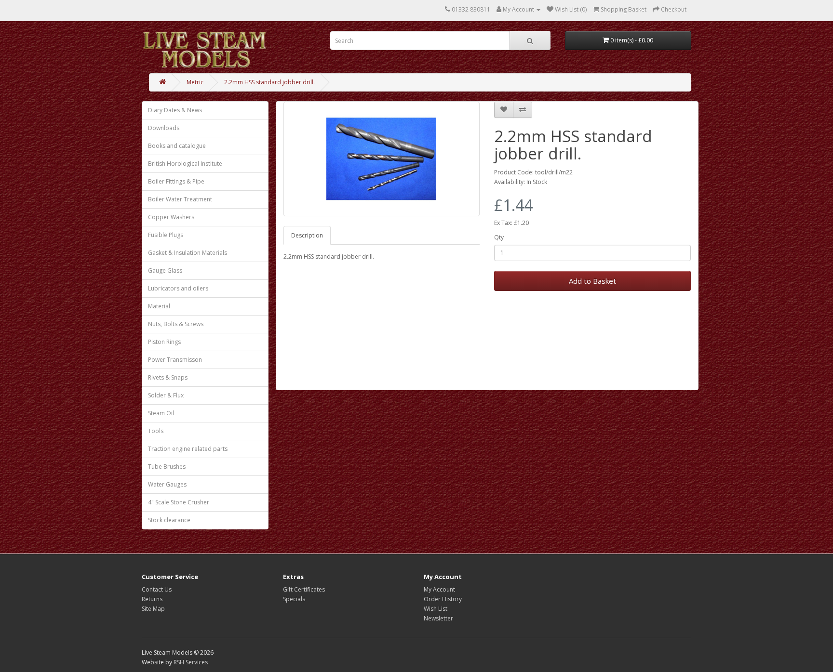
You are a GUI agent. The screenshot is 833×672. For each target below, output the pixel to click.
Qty (499, 237)
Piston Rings (164, 342)
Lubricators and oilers (178, 288)
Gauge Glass (165, 270)
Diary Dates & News (175, 110)
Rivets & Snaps (168, 377)
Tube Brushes (167, 466)
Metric (195, 82)
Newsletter (438, 618)
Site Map (153, 609)
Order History (443, 599)
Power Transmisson (175, 360)
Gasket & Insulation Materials (187, 253)
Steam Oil (161, 413)
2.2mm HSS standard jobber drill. (269, 82)
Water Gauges (167, 484)
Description (307, 235)
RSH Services (191, 662)
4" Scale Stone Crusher (178, 502)
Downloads (163, 128)
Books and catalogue (177, 146)
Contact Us (157, 589)
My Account (439, 589)
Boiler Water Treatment (180, 199)
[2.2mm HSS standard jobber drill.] (381, 159)
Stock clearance (169, 520)
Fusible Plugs (165, 235)
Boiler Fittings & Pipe (176, 181)
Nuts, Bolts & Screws (175, 324)
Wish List (435, 609)
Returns (152, 599)
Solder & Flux (166, 395)
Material (159, 306)
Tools (155, 431)
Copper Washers (171, 217)
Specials (294, 599)
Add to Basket (592, 281)
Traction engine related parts (188, 449)
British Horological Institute (185, 163)
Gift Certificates (304, 589)
